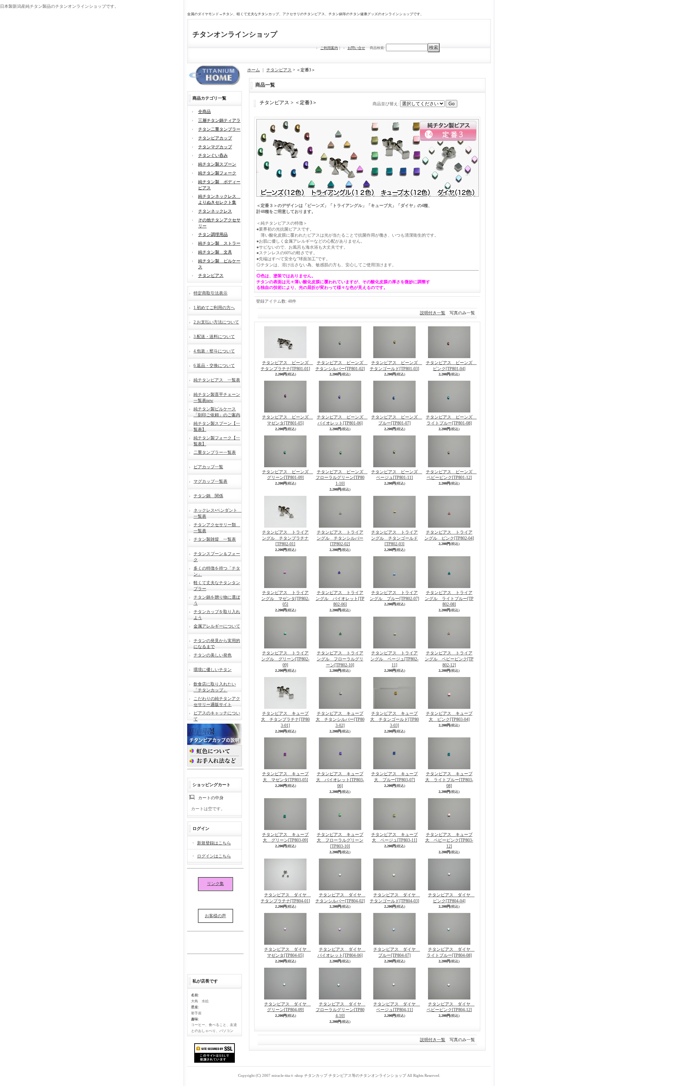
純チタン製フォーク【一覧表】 (217, 440)
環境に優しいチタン (213, 669)
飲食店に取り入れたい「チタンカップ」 (215, 686)
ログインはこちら (214, 856)
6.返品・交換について (214, 365)
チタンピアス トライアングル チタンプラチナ (285, 538)
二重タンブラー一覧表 (215, 452)
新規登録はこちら (214, 843)
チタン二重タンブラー (219, 129)
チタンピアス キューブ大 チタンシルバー (340, 719)
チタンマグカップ (215, 146)
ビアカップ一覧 (208, 466)
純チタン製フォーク (217, 173)
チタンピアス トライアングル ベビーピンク (449, 659)
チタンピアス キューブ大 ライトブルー (449, 779)
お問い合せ (356, 48)
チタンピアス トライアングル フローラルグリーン (340, 659)
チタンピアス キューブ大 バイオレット (340, 779)
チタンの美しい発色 (213, 655)
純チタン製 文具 (215, 252)
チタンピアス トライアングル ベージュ (394, 659)
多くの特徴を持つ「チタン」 (217, 570)
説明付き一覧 (432, 312)
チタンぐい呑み (213, 155)
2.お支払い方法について (216, 322)
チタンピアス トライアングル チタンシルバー (340, 538)
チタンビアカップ (215, 138)
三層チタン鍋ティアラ (219, 120)
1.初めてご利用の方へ (214, 307)
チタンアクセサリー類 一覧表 (217, 527)
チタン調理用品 (213, 234)
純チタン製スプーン (217, 164)
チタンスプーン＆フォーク (217, 556)
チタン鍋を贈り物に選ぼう (217, 599)
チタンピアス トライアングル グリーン (285, 659)
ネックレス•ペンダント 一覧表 (218, 512)
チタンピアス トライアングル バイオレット (340, 598)
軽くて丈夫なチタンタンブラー (217, 585)
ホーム (253, 69)
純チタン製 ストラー (219, 243)
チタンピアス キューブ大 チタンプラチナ (285, 719)
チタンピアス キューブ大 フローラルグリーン (340, 840)
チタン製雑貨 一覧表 (215, 539)
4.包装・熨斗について (214, 351)
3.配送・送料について (214, 336)
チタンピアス (211, 275)
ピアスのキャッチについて (217, 715)
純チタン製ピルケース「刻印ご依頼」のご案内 (217, 411)
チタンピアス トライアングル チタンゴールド (394, 538)
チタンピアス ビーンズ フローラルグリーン (342, 477)
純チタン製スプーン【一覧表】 (217, 426)
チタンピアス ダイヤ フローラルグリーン (340, 1010)
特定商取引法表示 (210, 293)
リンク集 (215, 883)
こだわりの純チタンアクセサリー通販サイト (217, 701)
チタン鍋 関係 (208, 495)
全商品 (204, 111)
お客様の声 (215, 915)
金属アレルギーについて (217, 626)
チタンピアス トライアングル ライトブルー (449, 598)
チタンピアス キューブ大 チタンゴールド (394, 719)
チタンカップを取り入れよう (217, 614)
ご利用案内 (329, 48)
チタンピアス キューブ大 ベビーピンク (449, 840)
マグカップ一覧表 (210, 481)
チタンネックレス (215, 211)
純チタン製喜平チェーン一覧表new (217, 397)
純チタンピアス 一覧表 (217, 380)
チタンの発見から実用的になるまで (217, 643)
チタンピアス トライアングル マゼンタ (285, 598)
